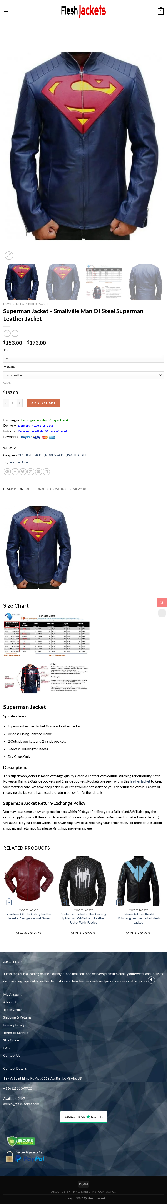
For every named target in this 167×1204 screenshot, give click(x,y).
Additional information (46, 489)
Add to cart (43, 403)
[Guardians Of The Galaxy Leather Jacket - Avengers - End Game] (28, 881)
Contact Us (11, 1055)
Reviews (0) (78, 489)
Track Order (12, 1009)
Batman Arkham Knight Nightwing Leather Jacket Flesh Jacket (138, 918)
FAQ (6, 1048)
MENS (20, 304)
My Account (12, 994)
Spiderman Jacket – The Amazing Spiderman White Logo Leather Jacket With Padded (83, 918)
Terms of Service (15, 1032)
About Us (10, 1002)
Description (13, 489)
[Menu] (5, 11)
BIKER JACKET (38, 304)
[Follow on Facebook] (151, 980)
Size (7, 350)
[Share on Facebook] (15, 471)
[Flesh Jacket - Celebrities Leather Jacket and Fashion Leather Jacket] (83, 11)
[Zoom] (9, 255)
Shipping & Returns (17, 1017)
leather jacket (140, 781)
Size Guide (11, 1040)
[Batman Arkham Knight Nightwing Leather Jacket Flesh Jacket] (138, 881)
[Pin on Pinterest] (38, 471)
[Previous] (12, 151)
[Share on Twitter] (23, 471)
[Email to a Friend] (30, 471)
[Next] (155, 151)
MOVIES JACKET (55, 455)
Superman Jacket (19, 462)
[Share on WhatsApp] (7, 471)
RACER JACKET (77, 455)
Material (9, 367)
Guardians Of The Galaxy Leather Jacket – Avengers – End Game (28, 916)
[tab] (13, 489)
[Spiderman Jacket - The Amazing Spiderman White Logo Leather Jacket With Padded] (83, 881)
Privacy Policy (14, 1025)
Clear (7, 382)
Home (7, 304)
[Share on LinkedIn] (46, 471)
